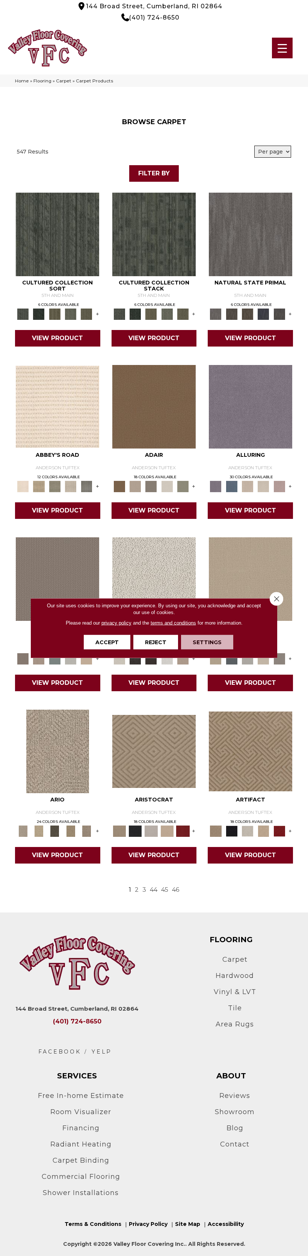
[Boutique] (86, 658)
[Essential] (232, 314)
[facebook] (59, 1052)
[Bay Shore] (70, 831)
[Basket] (38, 658)
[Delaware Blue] (86, 486)
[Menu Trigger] (282, 48)
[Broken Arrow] (86, 831)
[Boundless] (55, 486)
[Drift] (263, 658)
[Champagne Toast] (135, 486)
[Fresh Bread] (183, 658)
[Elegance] (167, 486)
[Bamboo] (38, 486)
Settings (207, 642)
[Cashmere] (167, 831)
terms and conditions (173, 623)
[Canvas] (154, 578)
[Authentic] (250, 578)
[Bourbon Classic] (154, 406)
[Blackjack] (135, 831)
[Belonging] (250, 234)
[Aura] (57, 406)
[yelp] (102, 1052)
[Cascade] (151, 831)
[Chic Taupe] (70, 486)
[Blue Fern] (55, 658)
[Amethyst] (250, 406)
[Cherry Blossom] (183, 831)
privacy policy (116, 623)
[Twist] (86, 314)
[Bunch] (38, 314)
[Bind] (57, 234)
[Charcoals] (135, 658)
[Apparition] (55, 831)
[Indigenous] (247, 314)
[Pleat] (70, 314)
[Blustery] (70, 658)
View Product (57, 338)
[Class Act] (151, 486)
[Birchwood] (154, 751)
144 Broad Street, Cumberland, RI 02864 (154, 6)
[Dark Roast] (151, 658)
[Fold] (55, 314)
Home (22, 81)
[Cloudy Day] (247, 658)
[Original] (279, 314)
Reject (155, 642)
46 (175, 889)
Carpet (63, 81)
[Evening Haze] (279, 658)
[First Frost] (167, 658)
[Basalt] (247, 486)
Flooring (42, 81)
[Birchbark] (263, 486)
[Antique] (38, 831)
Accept (107, 642)
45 (164, 889)
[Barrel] (57, 578)
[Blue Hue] (232, 658)
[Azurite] (232, 486)
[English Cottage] (183, 486)
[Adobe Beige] (57, 751)
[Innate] (263, 314)
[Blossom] (279, 486)
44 (153, 889)
